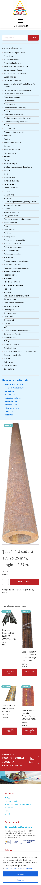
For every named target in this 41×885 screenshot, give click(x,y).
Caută (33, 38)
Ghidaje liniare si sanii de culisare (18, 167)
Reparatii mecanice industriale (16, 268)
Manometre (9, 195)
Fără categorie (10, 153)
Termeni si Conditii (11, 801)
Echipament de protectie (14, 132)
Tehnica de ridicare (12, 344)
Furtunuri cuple (10, 163)
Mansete (7, 198)
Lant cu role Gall (11, 187)
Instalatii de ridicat (11, 181)
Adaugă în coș (24, 582)
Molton (7, 208)
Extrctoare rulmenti (12, 149)
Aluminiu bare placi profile (15, 52)
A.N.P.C (7, 814)
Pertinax (7, 233)
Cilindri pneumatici (12, 97)
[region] (20, 868)
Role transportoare (12, 282)
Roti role (7, 289)
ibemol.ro (9, 411)
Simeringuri (9, 309)
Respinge (20, 880)
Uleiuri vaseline (10, 365)
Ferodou (7, 156)
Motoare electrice (11, 212)
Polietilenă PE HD (11, 250)
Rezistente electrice (12, 271)
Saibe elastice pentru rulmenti (16, 296)
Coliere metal (9, 101)
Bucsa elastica (10, 77)
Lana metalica (9, 184)
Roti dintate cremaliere (13, 285)
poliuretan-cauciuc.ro (14, 384)
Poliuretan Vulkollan (12, 254)
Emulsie (7, 146)
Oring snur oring (11, 215)
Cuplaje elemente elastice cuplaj (17, 118)
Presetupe (8, 257)
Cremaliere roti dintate (13, 114)
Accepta (21, 874)
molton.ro (9, 415)
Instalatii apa (9, 177)
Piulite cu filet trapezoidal (14, 240)
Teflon (6, 341)
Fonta (6, 160)
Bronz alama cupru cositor (15, 73)
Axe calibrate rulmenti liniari (16, 66)
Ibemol (7, 170)
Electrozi (7, 139)
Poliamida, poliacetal (12, 243)
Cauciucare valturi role (13, 93)
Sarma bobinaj (10, 299)
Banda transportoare (13, 70)
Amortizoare (9, 56)
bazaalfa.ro (9, 391)
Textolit (7, 358)
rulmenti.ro (10, 394)
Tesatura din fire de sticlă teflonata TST (20, 351)
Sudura (7, 323)
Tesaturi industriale (12, 355)
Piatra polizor (9, 236)
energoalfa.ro (11, 404)
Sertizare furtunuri (12, 306)
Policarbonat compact (13, 247)
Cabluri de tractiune (12, 80)
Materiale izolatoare (12, 205)
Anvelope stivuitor (11, 59)
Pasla (6, 226)
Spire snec (8, 316)
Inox (6, 174)
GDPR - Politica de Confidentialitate (19, 868)
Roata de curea (10, 275)
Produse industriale (12, 264)
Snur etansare (10, 313)
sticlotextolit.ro (12, 408)
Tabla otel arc (9, 337)
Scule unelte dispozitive (14, 302)
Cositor (7, 111)
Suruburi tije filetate (12, 334)
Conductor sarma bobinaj (15, 107)
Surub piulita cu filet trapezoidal (17, 330)
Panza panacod (10, 222)
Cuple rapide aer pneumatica (16, 121)
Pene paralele (9, 229)
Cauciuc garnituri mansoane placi (18, 90)
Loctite (7, 191)
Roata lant (8, 278)
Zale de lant (9, 369)
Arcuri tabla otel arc (12, 63)
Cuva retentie (9, 128)
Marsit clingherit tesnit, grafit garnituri (20, 201)
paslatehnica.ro (11, 401)
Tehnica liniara (10, 348)
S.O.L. (7, 811)
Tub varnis (8, 362)
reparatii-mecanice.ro (14, 388)
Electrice (7, 135)
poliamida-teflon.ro (13, 398)
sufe (6, 327)
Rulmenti (7, 292)
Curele (6, 125)
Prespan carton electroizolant (16, 261)
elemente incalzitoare (13, 142)
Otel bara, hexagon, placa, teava (17, 219)
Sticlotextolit (9, 320)
